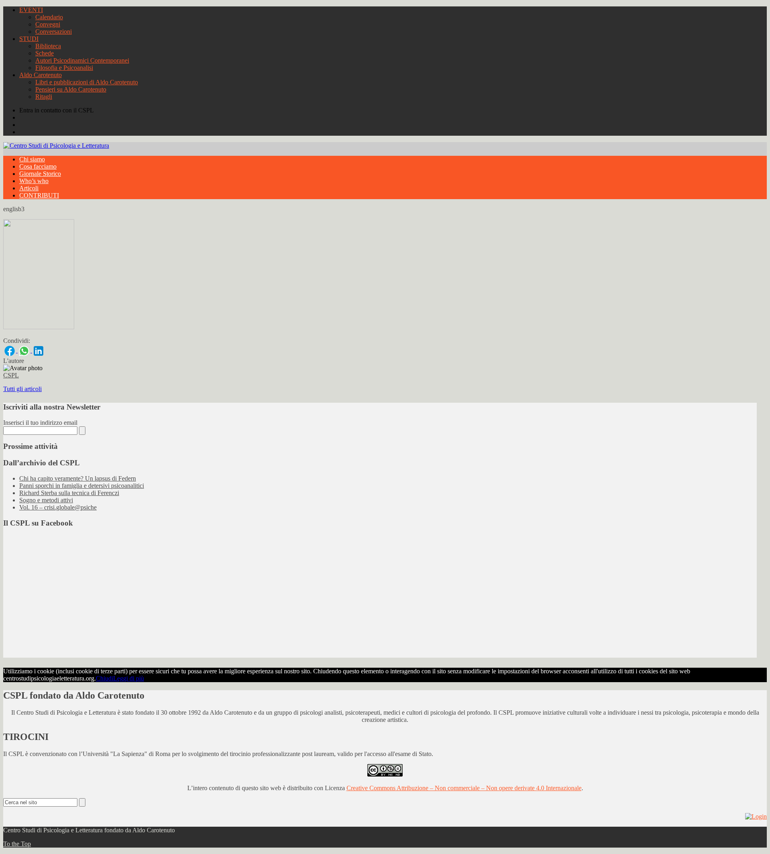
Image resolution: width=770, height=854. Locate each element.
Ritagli (43, 96)
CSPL (11, 375)
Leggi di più (128, 678)
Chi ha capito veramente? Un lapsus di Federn (77, 478)
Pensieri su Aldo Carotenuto (70, 89)
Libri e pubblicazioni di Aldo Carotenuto (86, 82)
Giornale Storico (40, 173)
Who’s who (34, 180)
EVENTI (31, 9)
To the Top (17, 843)
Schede (44, 53)
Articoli (28, 188)
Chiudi (104, 678)
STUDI (28, 38)
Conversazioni (53, 31)
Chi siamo (32, 159)
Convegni (47, 24)
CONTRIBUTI (39, 195)
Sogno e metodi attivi (46, 500)
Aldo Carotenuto (40, 74)
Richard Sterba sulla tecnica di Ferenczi (69, 492)
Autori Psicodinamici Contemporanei (82, 60)
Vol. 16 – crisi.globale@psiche (58, 507)
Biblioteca (48, 46)
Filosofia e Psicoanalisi (64, 67)
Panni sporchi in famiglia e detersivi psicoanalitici (81, 485)
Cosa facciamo (38, 166)
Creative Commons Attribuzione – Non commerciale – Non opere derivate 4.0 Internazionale (464, 788)
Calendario (49, 17)
